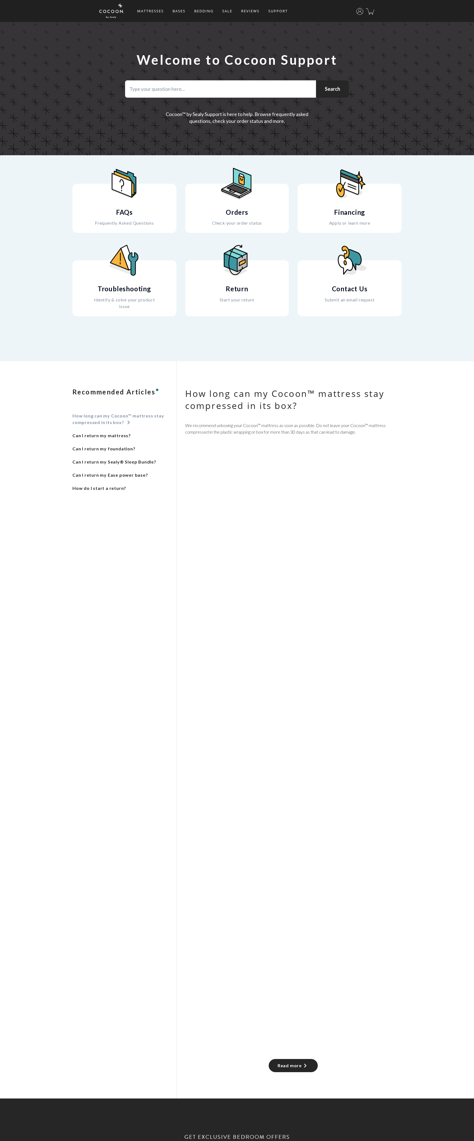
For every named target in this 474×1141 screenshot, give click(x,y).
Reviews (250, 11)
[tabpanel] (293, 730)
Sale (227, 11)
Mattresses (150, 11)
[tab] (122, 419)
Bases (179, 11)
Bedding (203, 11)
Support (278, 11)
